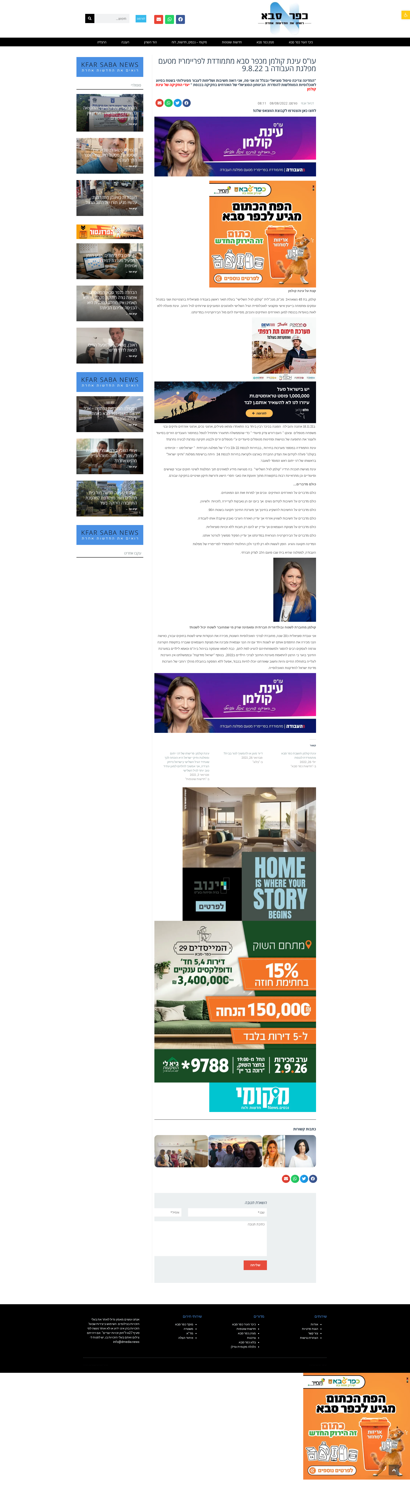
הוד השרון (150, 42)
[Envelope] (158, 19)
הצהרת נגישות (309, 1337)
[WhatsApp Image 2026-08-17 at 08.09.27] (235, 1001)
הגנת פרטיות (310, 1329)
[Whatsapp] (169, 19)
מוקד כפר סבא (184, 1324)
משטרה (188, 1329)
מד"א (189, 1333)
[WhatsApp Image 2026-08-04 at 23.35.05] (262, 234)
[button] (405, 15)
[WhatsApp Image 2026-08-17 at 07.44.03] (249, 854)
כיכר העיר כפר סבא (301, 42)
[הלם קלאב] (235, 402)
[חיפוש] (89, 18)
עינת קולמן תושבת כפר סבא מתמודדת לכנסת (298, 755)
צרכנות (251, 1337)
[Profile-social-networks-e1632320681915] (262, 1097)
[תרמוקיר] (284, 349)
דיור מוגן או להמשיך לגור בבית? (243, 753)
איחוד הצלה (185, 1337)
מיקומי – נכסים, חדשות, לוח (189, 42)
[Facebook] (180, 19)
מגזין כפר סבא (265, 42)
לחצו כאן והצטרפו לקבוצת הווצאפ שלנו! (284, 110)
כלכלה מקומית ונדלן (243, 1346)
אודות (314, 1324)
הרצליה (101, 42)
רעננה (125, 42)
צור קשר (313, 1333)
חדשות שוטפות (232, 42)
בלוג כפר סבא (247, 1342)
